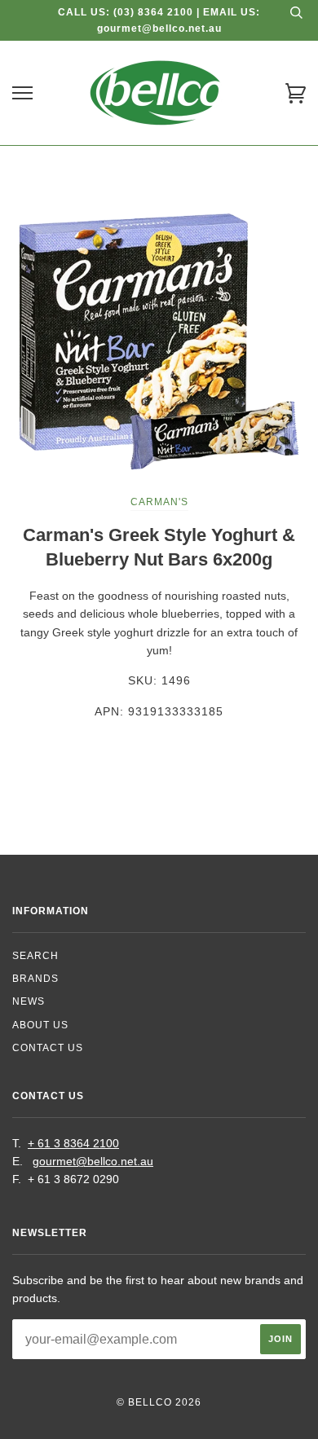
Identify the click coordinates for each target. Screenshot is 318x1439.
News (28, 1001)
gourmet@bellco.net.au (93, 1161)
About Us (40, 1025)
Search (35, 956)
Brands (35, 978)
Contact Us (47, 1048)
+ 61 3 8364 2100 (73, 1143)
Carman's (159, 502)
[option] (159, 341)
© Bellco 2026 (159, 1402)
